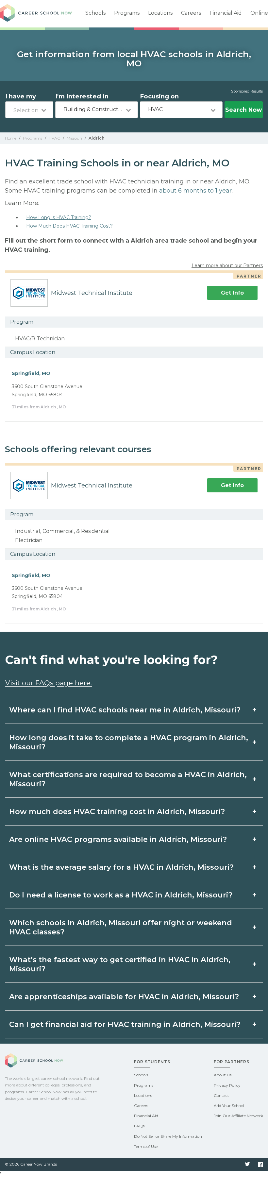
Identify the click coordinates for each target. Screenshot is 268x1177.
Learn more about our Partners (227, 265)
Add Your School (229, 1105)
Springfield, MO (31, 373)
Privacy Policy (227, 1085)
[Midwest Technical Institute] (26, 293)
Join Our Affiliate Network (238, 1115)
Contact (221, 1095)
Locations (160, 13)
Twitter (247, 1164)
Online (259, 13)
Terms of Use (146, 1146)
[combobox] (29, 110)
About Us (222, 1074)
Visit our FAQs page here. (48, 683)
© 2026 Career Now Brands (31, 1164)
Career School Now (36, 13)
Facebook (260, 1164)
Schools (95, 13)
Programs (127, 13)
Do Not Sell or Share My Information (168, 1136)
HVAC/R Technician (40, 338)
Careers (191, 13)
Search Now (243, 109)
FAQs (139, 1125)
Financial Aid (225, 13)
